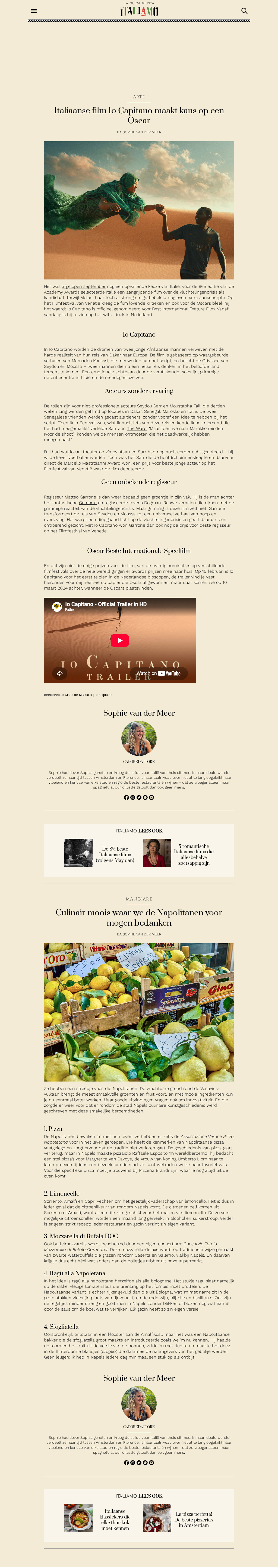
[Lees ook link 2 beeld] (157, 865)
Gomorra (88, 502)
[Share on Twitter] (140, 798)
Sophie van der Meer (142, 132)
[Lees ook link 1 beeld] (78, 865)
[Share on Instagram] (133, 798)
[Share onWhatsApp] (146, 798)
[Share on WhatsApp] (127, 798)
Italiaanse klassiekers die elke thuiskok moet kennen (115, 1520)
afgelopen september (84, 286)
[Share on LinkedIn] (151, 798)
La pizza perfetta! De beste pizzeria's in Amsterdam (193, 1520)
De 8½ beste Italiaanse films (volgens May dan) (115, 855)
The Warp (137, 428)
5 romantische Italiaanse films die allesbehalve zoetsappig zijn (194, 855)
